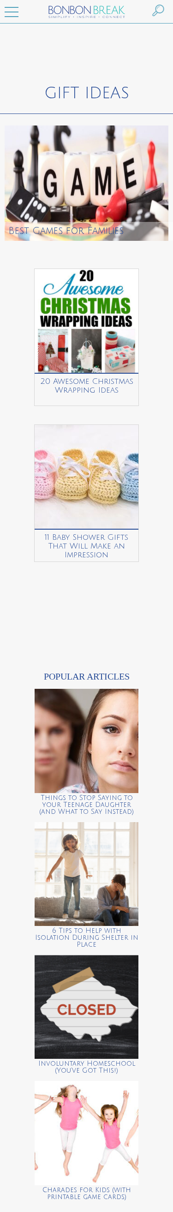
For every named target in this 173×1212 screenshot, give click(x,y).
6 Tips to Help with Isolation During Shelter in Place (86, 937)
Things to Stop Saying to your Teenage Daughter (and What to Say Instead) (86, 804)
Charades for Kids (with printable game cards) (86, 1193)
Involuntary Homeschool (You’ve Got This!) (86, 1067)
